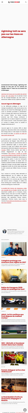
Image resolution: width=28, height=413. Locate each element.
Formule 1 (3, 257)
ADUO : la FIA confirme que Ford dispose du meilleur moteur (12, 316)
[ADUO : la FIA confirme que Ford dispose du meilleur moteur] (14, 303)
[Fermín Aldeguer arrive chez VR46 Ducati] (14, 358)
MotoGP (3, 366)
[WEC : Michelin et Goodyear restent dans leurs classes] (14, 331)
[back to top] (25, 410)
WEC (2, 339)
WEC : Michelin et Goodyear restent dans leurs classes (12, 344)
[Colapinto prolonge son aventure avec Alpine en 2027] (14, 249)
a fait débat (11, 96)
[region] (14, 16)
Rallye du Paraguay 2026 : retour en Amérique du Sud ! (13, 288)
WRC (2, 284)
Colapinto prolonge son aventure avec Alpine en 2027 (13, 261)
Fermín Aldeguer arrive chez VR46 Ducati (13, 371)
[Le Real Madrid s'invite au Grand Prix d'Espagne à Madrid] (14, 385)
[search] (26, 2)
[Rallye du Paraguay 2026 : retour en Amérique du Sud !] (14, 276)
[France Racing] (14, 2)
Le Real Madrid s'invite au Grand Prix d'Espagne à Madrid (11, 398)
